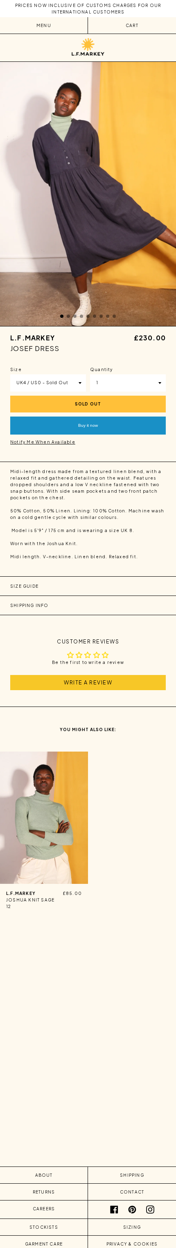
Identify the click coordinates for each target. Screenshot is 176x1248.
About (44, 1175)
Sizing (132, 1227)
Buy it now (88, 425)
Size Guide (24, 586)
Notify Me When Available (42, 441)
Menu (43, 25)
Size (16, 369)
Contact (132, 1191)
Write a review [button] (88, 682)
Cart (132, 25)
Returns (44, 1191)
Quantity (101, 369)
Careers (44, 1208)
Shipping (132, 1175)
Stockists (43, 1227)
